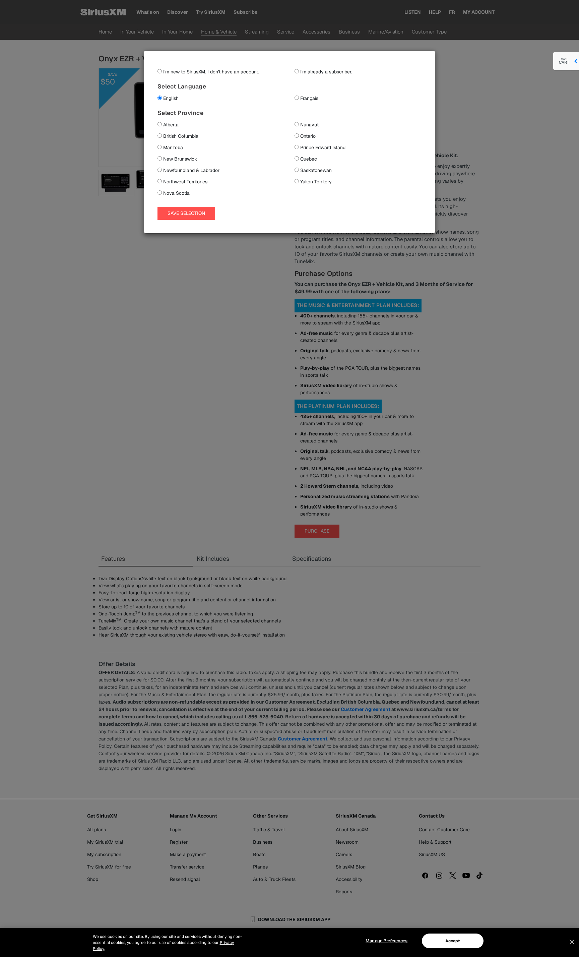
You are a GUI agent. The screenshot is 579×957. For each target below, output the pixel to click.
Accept (452, 941)
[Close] (572, 942)
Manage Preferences (386, 941)
